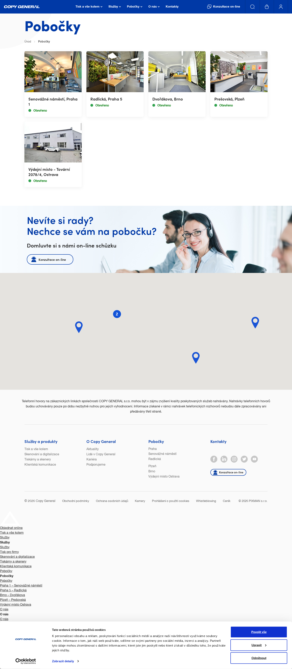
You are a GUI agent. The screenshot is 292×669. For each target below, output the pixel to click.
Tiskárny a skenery (37, 459)
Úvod (27, 41)
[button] (196, 358)
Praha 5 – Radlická (13, 590)
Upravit (256, 645)
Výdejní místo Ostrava (164, 476)
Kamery (140, 501)
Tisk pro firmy (9, 552)
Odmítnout (258, 658)
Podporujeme (95, 464)
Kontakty (218, 441)
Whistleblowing (206, 501)
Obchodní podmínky (75, 501)
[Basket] (267, 7)
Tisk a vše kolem (36, 449)
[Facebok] (213, 459)
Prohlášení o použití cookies (170, 501)
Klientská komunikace (40, 464)
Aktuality (92, 449)
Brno (151, 471)
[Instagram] (234, 459)
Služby (5, 537)
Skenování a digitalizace (41, 454)
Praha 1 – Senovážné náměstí (21, 585)
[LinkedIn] (223, 459)
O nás (4, 609)
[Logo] (22, 6)
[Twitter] (244, 459)
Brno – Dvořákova (12, 595)
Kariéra (91, 459)
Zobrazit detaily (63, 661)
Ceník (226, 501)
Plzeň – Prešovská (13, 600)
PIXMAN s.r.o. (258, 501)
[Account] (281, 7)
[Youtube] (254, 459)
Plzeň (152, 466)
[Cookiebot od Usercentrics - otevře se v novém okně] (25, 661)
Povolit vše (259, 632)
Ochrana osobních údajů (112, 501)
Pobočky (156, 441)
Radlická (154, 459)
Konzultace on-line (52, 259)
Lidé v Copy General (100, 454)
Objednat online (11, 528)
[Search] (252, 7)
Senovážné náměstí (162, 454)
